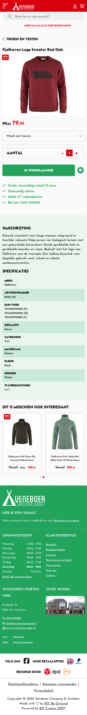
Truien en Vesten (22, 39)
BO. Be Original (56, 703)
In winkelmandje (38, 170)
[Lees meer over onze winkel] (65, 605)
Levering (51, 555)
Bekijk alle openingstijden (17, 577)
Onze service (53, 565)
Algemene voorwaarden (59, 684)
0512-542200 (13, 618)
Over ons (51, 570)
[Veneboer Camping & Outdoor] (23, 6)
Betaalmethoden (55, 549)
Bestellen (51, 544)
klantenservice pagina (66, 520)
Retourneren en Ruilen (59, 560)
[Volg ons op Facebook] (26, 661)
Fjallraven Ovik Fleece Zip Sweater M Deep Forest (21, 458)
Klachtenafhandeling (23, 684)
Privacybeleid (43, 690)
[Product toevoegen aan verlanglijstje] (80, 170)
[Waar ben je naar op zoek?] (9, 16)
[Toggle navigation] (4, 6)
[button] (75, 6)
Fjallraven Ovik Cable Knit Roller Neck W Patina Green (65, 458)
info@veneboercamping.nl (21, 623)
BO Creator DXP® (52, 708)
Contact (50, 575)
